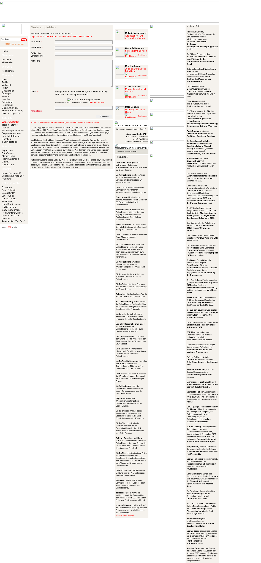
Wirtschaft (6, 85)
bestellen (6, 59)
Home (5, 51)
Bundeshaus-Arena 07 (13, 176)
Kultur (5, 88)
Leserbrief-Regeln (11, 136)
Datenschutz (8, 164)
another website (9, 227)
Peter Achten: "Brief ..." (12, 213)
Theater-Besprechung (12, 110)
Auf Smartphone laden (13, 130)
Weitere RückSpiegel (125, 515)
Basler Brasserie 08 (11, 173)
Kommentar (7, 105)
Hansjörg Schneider (11, 204)
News (4, 79)
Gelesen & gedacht (11, 113)
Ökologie (6, 93)
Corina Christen (9, 198)
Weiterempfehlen (10, 122)
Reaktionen (143, 55)
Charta (5, 162)
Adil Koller (7, 201)
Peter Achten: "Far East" (13, 221)
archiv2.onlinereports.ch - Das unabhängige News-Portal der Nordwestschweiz (65, 122)
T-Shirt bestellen (10, 142)
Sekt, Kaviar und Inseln (136, 51)
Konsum (6, 96)
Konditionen (8, 71)
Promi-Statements (10, 159)
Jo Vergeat (7, 187)
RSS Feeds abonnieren (15, 44)
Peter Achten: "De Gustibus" (10, 217)
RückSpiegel (8, 153)
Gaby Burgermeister (11, 210)
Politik (5, 82)
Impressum (7, 150)
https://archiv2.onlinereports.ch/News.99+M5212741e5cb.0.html (61, 36)
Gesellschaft (8, 91)
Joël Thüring (8, 196)
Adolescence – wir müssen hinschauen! (135, 37)
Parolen (6, 127)
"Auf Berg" (7, 179)
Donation (6, 139)
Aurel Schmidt (8, 190)
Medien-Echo (8, 156)
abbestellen (7, 62)
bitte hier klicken (97, 102)
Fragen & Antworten (11, 133)
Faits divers (7, 102)
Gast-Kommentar (10, 108)
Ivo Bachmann (9, 207)
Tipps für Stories (10, 125)
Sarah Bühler (8, 193)
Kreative (6, 99)
